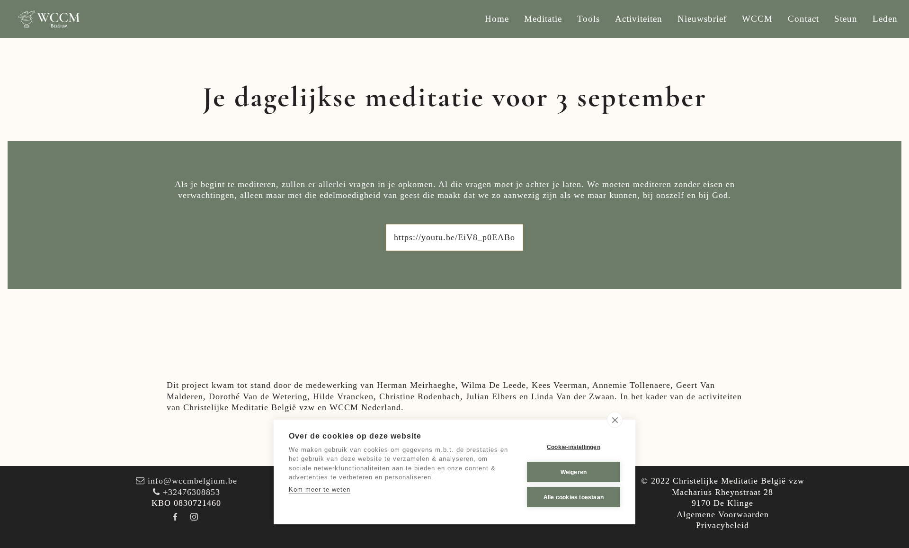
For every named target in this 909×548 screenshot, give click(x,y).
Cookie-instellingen (573, 447)
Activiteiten (638, 19)
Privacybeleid (722, 525)
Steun (845, 19)
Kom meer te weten (319, 489)
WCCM (757, 19)
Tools (588, 19)
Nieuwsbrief (702, 19)
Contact (803, 19)
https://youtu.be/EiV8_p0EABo (454, 237)
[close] (615, 420)
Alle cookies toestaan (574, 497)
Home (497, 19)
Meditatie (543, 19)
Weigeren (574, 472)
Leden (885, 19)
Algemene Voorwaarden (723, 514)
